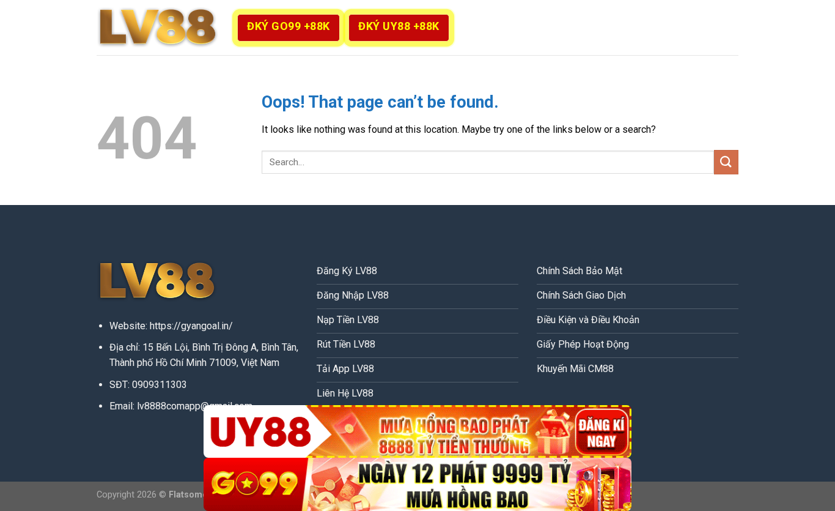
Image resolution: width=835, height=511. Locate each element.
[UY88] (417, 431)
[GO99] (417, 484)
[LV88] (158, 28)
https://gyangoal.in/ (191, 326)
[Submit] (726, 162)
